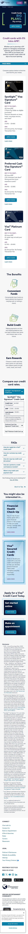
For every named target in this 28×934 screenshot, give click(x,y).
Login (19, 3)
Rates (4, 836)
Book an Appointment (9, 831)
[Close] (24, 913)
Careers (4, 838)
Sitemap (5, 857)
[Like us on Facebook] (3, 875)
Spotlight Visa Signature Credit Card (13, 391)
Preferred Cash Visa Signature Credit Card (11, 425)
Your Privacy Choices (9, 860)
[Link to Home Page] (7, 2)
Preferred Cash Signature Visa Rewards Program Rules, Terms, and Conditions (14, 709)
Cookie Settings (13, 928)
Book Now (10, 632)
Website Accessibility (9, 855)
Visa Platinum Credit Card (13, 431)
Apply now (16, 26)
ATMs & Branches (8, 833)
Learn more (8, 141)
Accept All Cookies (13, 923)
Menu (25, 3)
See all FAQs (14, 480)
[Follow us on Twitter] (7, 875)
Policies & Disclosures (9, 852)
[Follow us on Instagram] (13, 875)
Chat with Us (6, 825)
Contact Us (6, 828)
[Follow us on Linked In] (16, 875)
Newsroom (5, 841)
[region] (13, 921)
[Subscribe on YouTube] (10, 875)
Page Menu (6, 63)
